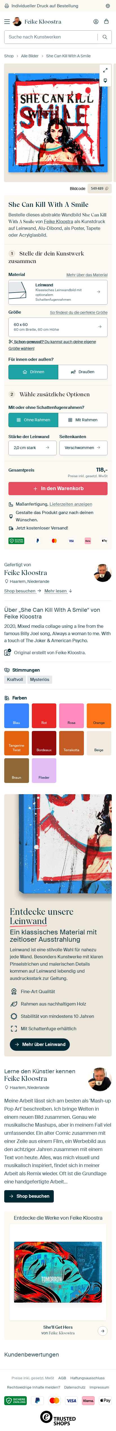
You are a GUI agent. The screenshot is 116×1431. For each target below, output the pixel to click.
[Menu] (7, 21)
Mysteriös (39, 679)
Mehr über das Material (87, 274)
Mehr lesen (56, 591)
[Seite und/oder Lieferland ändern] (108, 6)
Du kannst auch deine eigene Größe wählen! (52, 345)
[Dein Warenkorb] (106, 21)
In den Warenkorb (62, 488)
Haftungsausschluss (87, 1378)
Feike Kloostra (42, 21)
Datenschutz (74, 1387)
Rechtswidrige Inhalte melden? (33, 1387)
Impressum (99, 1387)
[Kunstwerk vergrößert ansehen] (105, 70)
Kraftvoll (15, 679)
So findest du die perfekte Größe (79, 312)
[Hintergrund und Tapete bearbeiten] (105, 80)
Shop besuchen (20, 591)
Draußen (86, 371)
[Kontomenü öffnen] (96, 22)
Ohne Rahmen (37, 419)
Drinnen (37, 371)
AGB (62, 1378)
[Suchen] (104, 36)
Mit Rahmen (86, 419)
